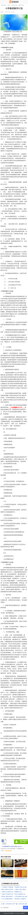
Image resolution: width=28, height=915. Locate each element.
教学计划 (21, 5)
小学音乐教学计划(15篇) (21, 896)
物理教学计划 (18, 891)
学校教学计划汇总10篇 (20, 887)
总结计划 (14, 5)
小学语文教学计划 (9, 903)
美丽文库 (12, 913)
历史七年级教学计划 (20, 894)
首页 (8, 5)
